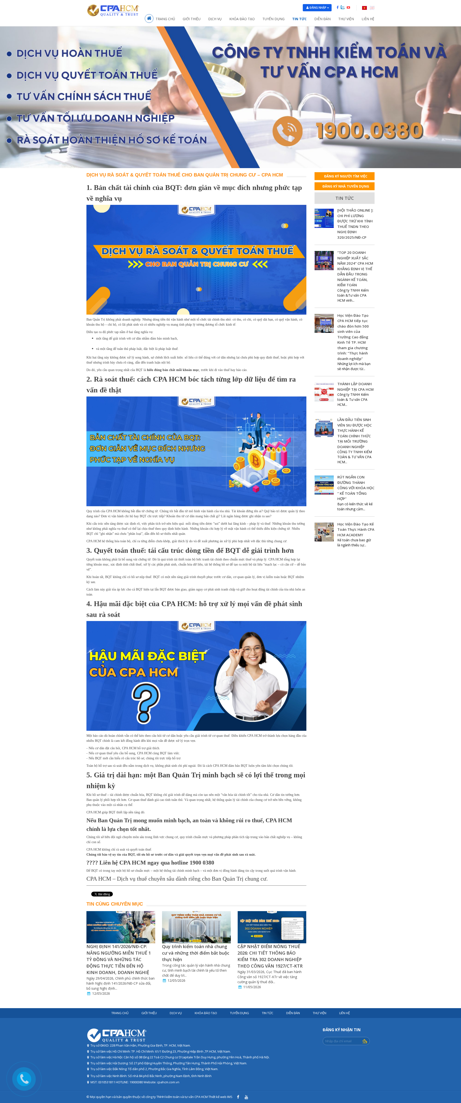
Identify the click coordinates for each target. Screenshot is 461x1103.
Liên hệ (368, 19)
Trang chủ (165, 19)
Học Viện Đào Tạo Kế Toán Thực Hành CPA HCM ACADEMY (355, 529)
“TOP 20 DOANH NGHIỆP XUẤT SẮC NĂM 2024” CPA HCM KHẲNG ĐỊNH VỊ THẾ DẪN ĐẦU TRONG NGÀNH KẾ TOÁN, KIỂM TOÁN (355, 268)
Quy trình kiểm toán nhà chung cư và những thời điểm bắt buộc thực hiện (120, 953)
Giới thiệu (191, 19)
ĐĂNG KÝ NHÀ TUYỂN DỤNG (345, 186)
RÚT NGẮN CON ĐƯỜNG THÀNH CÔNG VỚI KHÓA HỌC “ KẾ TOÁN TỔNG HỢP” (355, 488)
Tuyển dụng (273, 19)
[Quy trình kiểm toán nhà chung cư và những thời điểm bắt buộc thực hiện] (120, 927)
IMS (229, 1097)
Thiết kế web (217, 1097)
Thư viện (346, 19)
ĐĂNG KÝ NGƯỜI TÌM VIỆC (345, 176)
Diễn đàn (322, 19)
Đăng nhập (318, 8)
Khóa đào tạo (242, 19)
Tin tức (299, 19)
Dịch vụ (215, 19)
